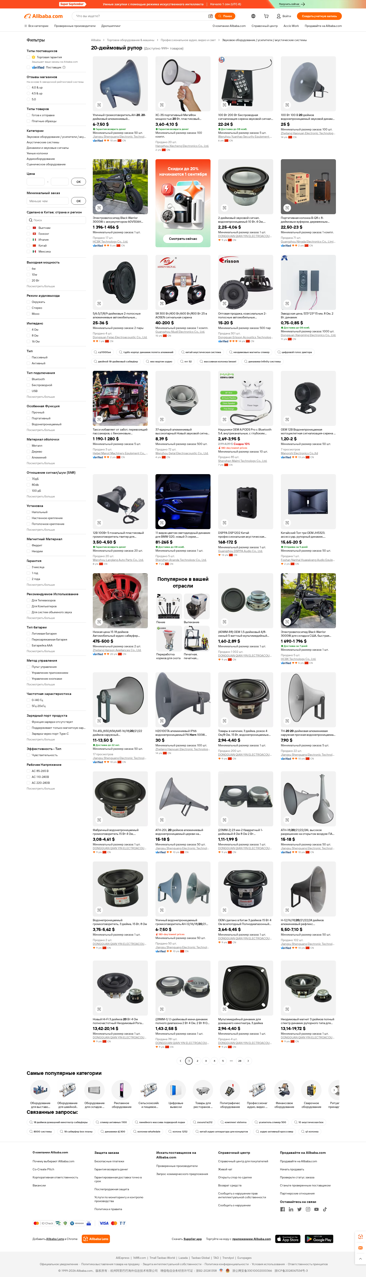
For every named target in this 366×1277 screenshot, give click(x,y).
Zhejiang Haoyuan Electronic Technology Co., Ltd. (308, 133)
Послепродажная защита (111, 1189)
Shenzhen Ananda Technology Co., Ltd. (181, 560)
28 (239, 1060)
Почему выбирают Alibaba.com (53, 1161)
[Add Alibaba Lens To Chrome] (96, 1239)
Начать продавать (292, 1169)
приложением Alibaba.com (251, 1239)
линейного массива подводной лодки (162, 1122)
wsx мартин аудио (161, 361)
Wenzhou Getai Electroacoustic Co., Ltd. (181, 453)
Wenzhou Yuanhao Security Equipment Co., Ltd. (245, 136)
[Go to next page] (248, 1061)
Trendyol (228, 1257)
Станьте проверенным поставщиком (305, 1185)
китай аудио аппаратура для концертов (224, 1131)
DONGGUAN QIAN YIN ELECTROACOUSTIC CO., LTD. (245, 236)
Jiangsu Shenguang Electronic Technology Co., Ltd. (120, 136)
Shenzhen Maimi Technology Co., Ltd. (242, 460)
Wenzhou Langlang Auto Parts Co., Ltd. (118, 560)
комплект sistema (236, 1122)
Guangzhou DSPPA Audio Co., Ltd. (240, 551)
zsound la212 (204, 1122)
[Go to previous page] (180, 1061)
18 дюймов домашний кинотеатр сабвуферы (61, 1122)
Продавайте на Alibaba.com (298, 1161)
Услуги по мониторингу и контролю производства (118, 1199)
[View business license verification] (221, 1271)
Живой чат (225, 1169)
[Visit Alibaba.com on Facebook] (282, 1209)
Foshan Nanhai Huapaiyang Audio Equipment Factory (308, 560)
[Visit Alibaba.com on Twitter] (299, 1209)
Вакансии (39, 1185)
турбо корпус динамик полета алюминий (148, 352)
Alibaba (96, 40)
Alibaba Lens (55, 1239)
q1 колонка (312, 1131)
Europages (244, 1257)
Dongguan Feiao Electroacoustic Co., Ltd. (120, 337)
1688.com (139, 1257)
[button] (210, 16)
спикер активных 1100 (113, 1122)
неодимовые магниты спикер (251, 352)
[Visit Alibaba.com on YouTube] (316, 1209)
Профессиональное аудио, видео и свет (188, 40)
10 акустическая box (310, 1122)
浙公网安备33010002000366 (252, 1270)
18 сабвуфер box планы (78, 1131)
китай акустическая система (203, 352)
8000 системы (43, 1131)
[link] (360, 1236)
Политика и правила (108, 1209)
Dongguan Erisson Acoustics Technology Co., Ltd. (245, 337)
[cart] (267, 16)
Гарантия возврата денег (111, 1169)
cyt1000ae (104, 352)
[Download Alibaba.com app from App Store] (288, 1239)
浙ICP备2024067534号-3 (291, 1270)
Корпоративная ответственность (55, 1177)
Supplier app (193, 1239)
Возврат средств (229, 1185)
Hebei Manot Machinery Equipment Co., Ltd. (120, 453)
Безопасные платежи (109, 1161)
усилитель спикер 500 (272, 1122)
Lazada (183, 1257)
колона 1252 (180, 1131)
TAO (216, 1257)
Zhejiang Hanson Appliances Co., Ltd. (117, 650)
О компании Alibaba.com (50, 1152)
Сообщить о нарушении (234, 1205)
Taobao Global (200, 1257)
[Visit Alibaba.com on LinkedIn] (291, 1209)
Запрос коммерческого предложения (182, 1174)
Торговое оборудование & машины (130, 40)
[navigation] (56, 551)
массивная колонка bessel (220, 361)
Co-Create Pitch (43, 1169)
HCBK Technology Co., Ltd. (110, 241)
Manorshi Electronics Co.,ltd (299, 453)
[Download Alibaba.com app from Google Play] (319, 1239)
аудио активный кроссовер (276, 1131)
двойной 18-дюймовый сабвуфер (118, 361)
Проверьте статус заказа (297, 1177)
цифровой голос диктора (297, 352)
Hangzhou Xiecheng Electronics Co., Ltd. (182, 146)
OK (78, 182)
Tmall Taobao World (162, 1257)
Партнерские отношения (297, 1193)
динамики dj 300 (115, 1131)
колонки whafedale (148, 1131)
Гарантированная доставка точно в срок (118, 1179)
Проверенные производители (177, 1166)
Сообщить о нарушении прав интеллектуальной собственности (242, 1195)
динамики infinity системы (264, 361)
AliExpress (122, 1257)
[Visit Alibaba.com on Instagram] (308, 1209)
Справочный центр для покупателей (243, 1161)
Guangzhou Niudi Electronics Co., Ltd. (180, 331)
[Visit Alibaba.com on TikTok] (324, 1209)
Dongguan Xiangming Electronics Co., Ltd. (308, 335)
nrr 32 (188, 361)
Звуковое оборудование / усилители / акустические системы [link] (264, 40)
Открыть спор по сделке (235, 1177)
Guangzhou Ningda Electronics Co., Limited (308, 241)
